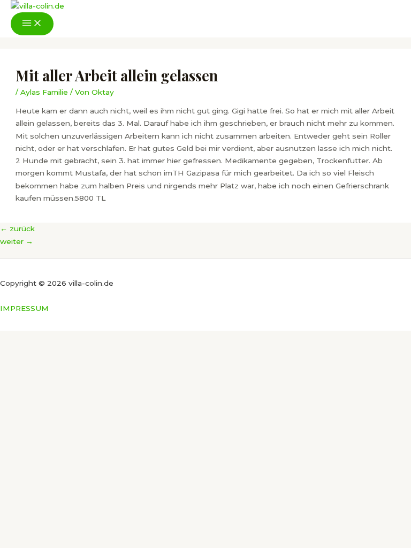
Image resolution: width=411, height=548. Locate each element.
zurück (17, 228)
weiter (16, 241)
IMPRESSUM (24, 308)
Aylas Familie (44, 92)
